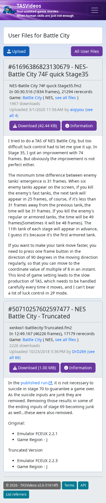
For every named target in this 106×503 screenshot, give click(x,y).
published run (34, 382)
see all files (65, 97)
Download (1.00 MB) (36, 367)
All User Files (87, 51)
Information (81, 125)
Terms (69, 485)
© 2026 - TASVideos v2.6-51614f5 (32, 485)
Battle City (32, 97)
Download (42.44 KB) (37, 125)
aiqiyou (77, 109)
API (83, 485)
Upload (18, 51)
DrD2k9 (79, 351)
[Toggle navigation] (95, 10)
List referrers (16, 494)
